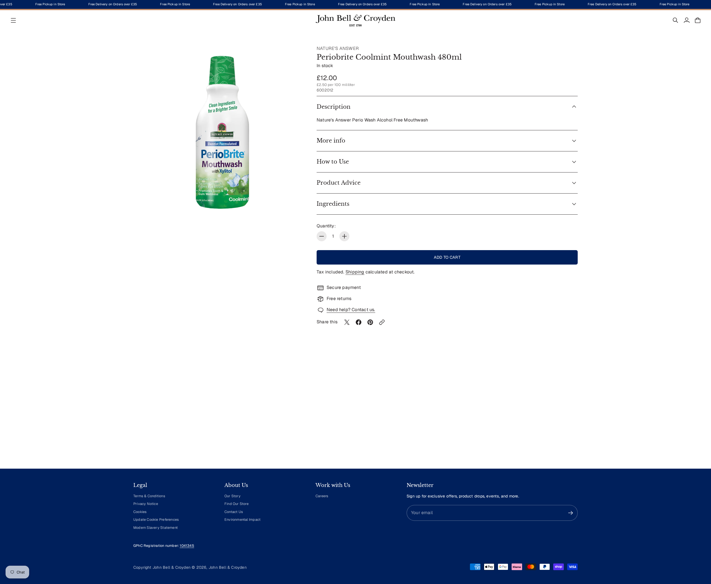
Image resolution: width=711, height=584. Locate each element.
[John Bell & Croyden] (355, 20)
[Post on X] (347, 322)
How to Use (333, 161)
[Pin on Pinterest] (370, 322)
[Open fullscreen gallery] (295, 207)
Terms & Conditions (149, 496)
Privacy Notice (145, 503)
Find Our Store (236, 503)
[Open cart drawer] (697, 20)
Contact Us (233, 511)
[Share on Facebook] (359, 322)
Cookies (140, 511)
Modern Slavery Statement (155, 527)
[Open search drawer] (675, 20)
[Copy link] (382, 322)
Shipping (355, 272)
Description (334, 106)
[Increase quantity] (344, 236)
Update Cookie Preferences (156, 519)
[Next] (571, 413)
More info (331, 140)
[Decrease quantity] (322, 236)
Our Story (232, 496)
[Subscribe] (570, 512)
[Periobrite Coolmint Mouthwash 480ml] (219, 131)
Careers (322, 496)
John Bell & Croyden (228, 567)
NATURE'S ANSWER (338, 48)
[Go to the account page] (686, 20)
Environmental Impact (242, 519)
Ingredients (333, 203)
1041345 (187, 545)
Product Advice (338, 182)
